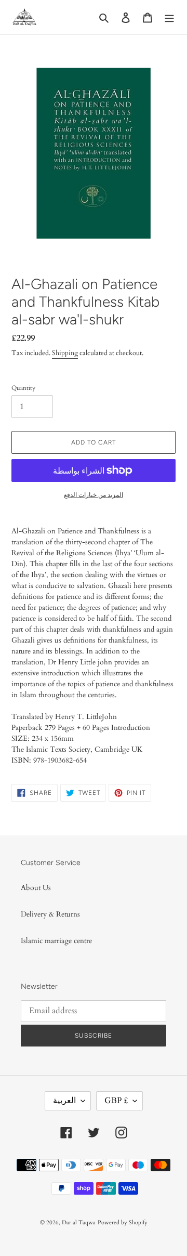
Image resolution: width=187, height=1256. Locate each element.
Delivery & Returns (50, 914)
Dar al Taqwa (79, 1222)
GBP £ (116, 1100)
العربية (64, 1100)
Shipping (65, 353)
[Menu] (169, 17)
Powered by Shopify (123, 1222)
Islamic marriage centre (56, 941)
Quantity (23, 388)
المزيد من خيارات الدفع (93, 495)
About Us (36, 888)
